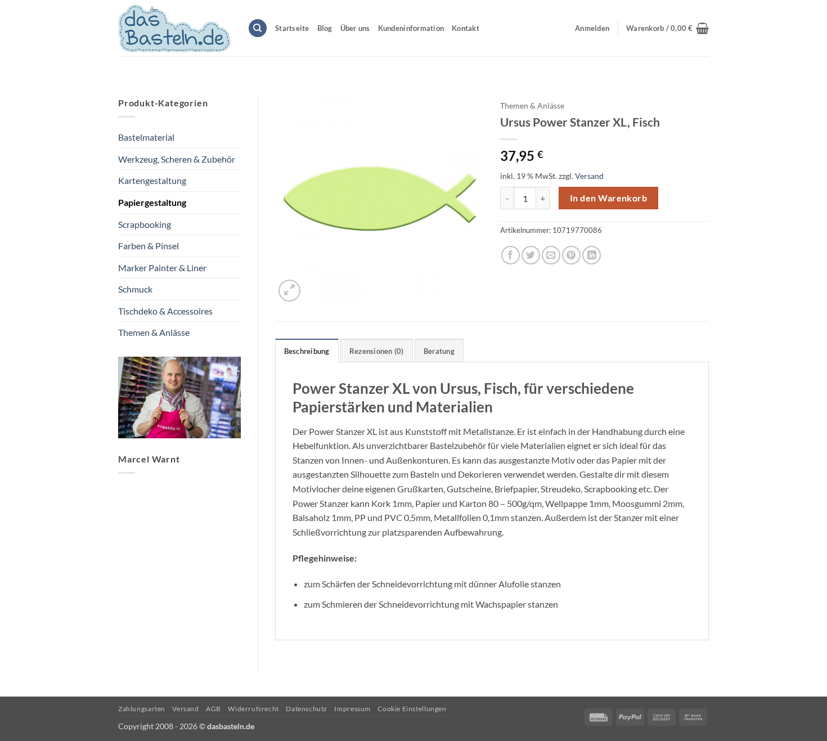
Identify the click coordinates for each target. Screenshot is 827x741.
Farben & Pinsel (148, 245)
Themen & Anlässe (154, 332)
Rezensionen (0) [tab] (376, 351)
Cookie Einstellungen (411, 708)
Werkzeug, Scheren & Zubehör (176, 159)
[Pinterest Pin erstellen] (571, 255)
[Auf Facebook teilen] (510, 255)
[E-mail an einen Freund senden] (551, 255)
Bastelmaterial (146, 137)
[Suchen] (258, 28)
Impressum (352, 708)
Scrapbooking (144, 224)
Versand (589, 176)
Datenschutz (306, 708)
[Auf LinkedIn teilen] (591, 255)
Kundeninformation (411, 28)
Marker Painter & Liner (162, 267)
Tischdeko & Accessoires (165, 311)
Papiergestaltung (152, 202)
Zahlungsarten (141, 708)
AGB (213, 708)
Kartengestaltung (152, 180)
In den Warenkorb (608, 198)
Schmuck (135, 289)
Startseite (292, 28)
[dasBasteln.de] (174, 28)
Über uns (355, 28)
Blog (324, 28)
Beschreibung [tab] (307, 351)
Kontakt (465, 28)
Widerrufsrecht (253, 708)
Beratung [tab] (439, 351)
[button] (667, 28)
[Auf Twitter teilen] (531, 255)
